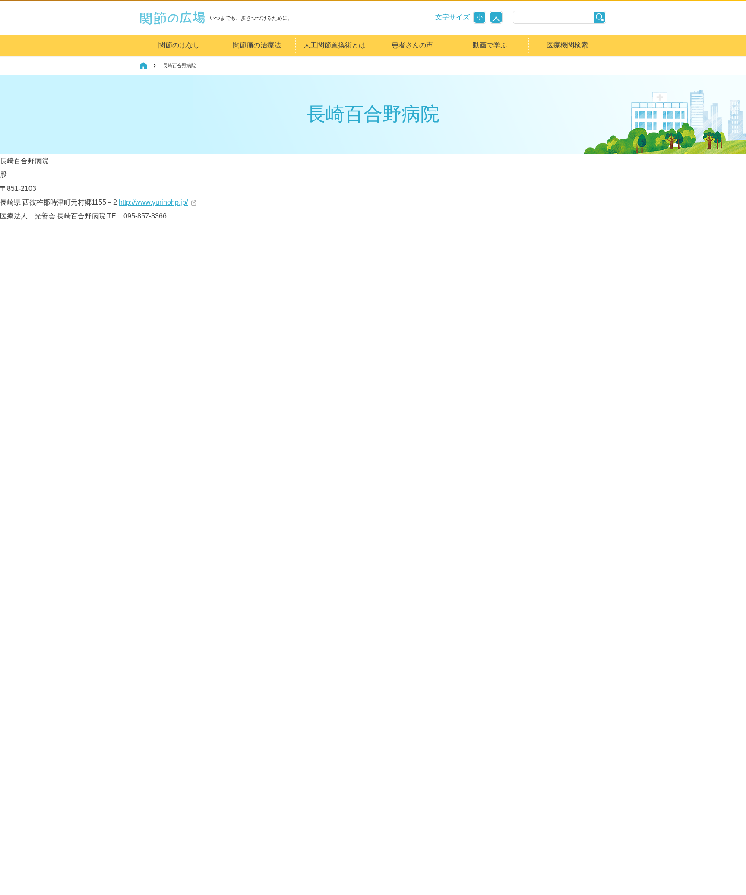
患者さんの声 (412, 45)
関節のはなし (179, 45)
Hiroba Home (143, 65)
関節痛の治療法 (257, 45)
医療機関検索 (567, 45)
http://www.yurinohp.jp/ (153, 202)
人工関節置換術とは (334, 45)
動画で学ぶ (490, 45)
